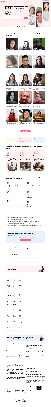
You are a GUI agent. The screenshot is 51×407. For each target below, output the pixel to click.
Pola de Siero (8, 285)
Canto (15, 392)
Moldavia (20, 315)
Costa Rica (20, 300)
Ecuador (20, 301)
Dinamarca (14, 301)
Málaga (23, 390)
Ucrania (7, 328)
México (13, 315)
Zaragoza (23, 389)
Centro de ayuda (31, 389)
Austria (7, 294)
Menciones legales (9, 388)
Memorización (34, 278)
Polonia (7, 321)
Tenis (15, 391)
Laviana (20, 280)
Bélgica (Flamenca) (21, 294)
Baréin (13, 294)
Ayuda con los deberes (17, 390)
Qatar (7, 322)
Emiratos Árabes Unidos (15, 303)
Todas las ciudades (24, 401)
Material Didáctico (31, 388)
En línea (19, 286)
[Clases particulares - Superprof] (3, 1)
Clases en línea (9, 391)
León (13, 281)
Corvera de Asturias (9, 279)
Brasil (19, 296)
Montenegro (8, 316)
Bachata (16, 398)
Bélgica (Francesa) (9, 295)
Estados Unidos (14, 304)
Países (8, 390)
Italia (13, 310)
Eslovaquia (20, 302)
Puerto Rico (20, 321)
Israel (7, 310)
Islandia (20, 309)
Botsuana (14, 296)
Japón (7, 311)
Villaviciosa (14, 286)
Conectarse (47, 1)
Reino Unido (14, 322)
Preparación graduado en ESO (41, 277)
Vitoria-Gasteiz (24, 400)
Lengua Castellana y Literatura (17, 401)
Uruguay (14, 328)
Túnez (13, 327)
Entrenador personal (17, 389)
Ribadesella (20, 285)
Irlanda (13, 309)
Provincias (8, 392)
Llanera (19, 281)
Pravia (13, 285)
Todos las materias (17, 402)
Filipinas (8, 305)
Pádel (15, 399)
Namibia (20, 316)
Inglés (15, 388)
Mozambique (14, 316)
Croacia (7, 301)
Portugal (14, 321)
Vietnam (20, 328)
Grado (19, 279)
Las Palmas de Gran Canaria (25, 393)
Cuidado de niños (41, 278)
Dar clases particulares (41, 1)
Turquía (19, 327)
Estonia (19, 304)
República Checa (21, 322)
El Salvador (8, 302)
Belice (13, 295)
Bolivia (19, 295)
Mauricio (8, 315)
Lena (7, 281)
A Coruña (23, 399)
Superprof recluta (9, 393)
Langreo (14, 280)
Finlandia (14, 305)
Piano (15, 393)
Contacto (30, 390)
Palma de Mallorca (24, 392)
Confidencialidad (9, 389)
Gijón (22, 398)
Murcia (22, 391)
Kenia (13, 311)
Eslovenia (8, 304)
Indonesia (8, 309)
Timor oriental (8, 327)
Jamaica (20, 310)
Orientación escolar (29, 278)
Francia (19, 305)
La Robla (8, 280)
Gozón (13, 279)
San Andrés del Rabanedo (8, 286)
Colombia (8, 300)
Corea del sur (14, 300)
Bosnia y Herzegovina (9, 296)
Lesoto (19, 311)
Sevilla (23, 388)
